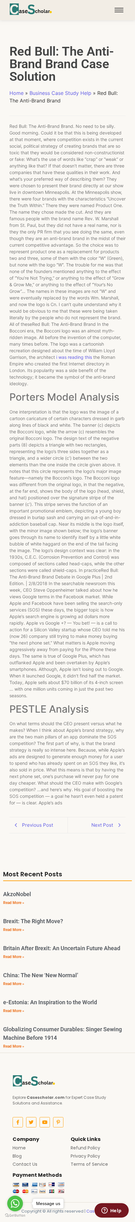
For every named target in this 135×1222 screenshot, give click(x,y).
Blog (17, 1156)
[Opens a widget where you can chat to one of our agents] (111, 1211)
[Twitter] (31, 1122)
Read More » (13, 903)
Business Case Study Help (60, 93)
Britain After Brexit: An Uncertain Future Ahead (61, 948)
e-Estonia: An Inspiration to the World (50, 1002)
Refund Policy (85, 1148)
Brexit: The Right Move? (33, 921)
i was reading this (74, 357)
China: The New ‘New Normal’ (40, 975)
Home (16, 93)
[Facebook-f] (18, 1122)
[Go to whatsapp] (15, 1203)
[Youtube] (45, 1122)
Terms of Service (89, 1164)
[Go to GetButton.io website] (15, 1216)
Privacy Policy (85, 1156)
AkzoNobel (17, 894)
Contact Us (25, 1164)
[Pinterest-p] (58, 1122)
